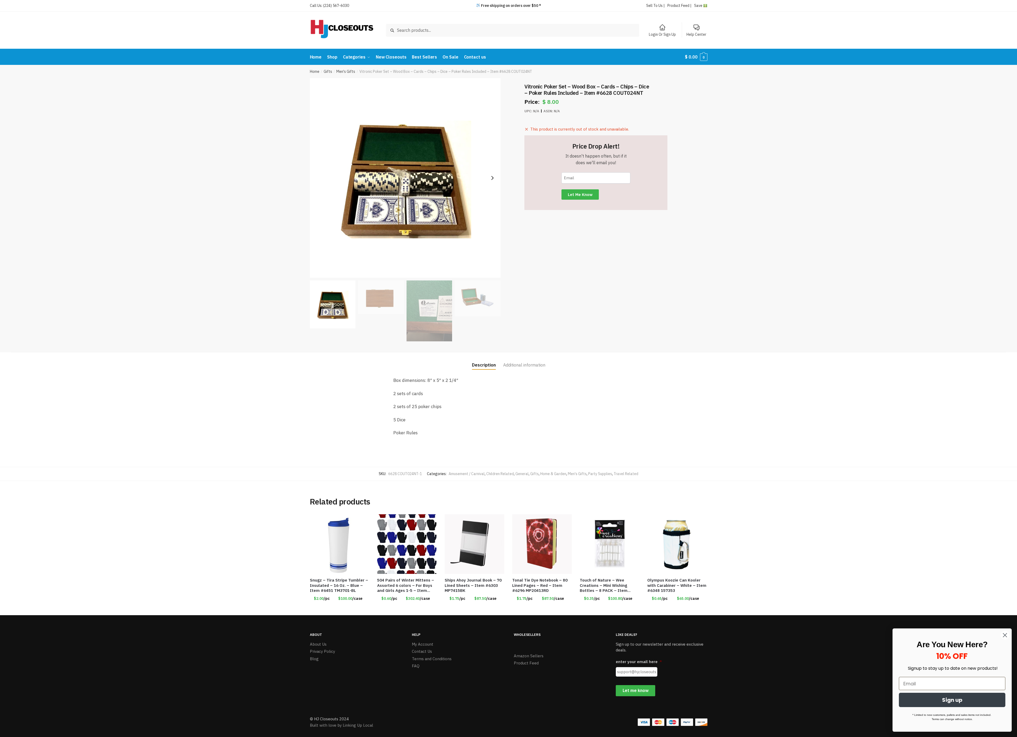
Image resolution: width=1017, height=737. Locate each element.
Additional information (524, 365)
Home (314, 71)
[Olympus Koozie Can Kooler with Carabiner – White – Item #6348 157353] (677, 544)
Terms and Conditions (432, 658)
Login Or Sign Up (662, 34)
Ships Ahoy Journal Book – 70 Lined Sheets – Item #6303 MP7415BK (473, 585)
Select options (339, 609)
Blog (314, 658)
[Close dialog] (1005, 635)
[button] (492, 178)
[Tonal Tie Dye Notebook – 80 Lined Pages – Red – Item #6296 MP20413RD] (542, 544)
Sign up (952, 700)
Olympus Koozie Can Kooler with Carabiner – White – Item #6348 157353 (676, 585)
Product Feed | (679, 5)
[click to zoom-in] (405, 178)
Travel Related (626, 473)
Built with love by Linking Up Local (341, 725)
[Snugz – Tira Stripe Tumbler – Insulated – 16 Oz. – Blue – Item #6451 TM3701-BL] (339, 544)
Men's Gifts (345, 71)
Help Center (696, 34)
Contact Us (422, 651)
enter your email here (639, 661)
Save (698, 5)
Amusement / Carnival (467, 473)
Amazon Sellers (528, 655)
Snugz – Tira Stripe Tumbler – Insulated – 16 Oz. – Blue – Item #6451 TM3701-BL (339, 585)
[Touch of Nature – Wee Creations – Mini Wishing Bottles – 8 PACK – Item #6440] (609, 544)
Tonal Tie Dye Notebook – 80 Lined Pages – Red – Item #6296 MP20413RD (540, 585)
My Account (422, 644)
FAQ (416, 665)
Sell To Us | (655, 5)
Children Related (500, 473)
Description (484, 365)
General (522, 473)
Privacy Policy (322, 651)
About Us (318, 644)
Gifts (328, 71)
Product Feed (526, 662)
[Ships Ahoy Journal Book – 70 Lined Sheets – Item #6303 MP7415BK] (474, 544)
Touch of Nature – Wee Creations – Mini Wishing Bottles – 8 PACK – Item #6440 (603, 585)
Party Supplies (600, 473)
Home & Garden (553, 473)
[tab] (484, 360)
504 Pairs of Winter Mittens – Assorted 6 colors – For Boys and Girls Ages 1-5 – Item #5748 (405, 585)
